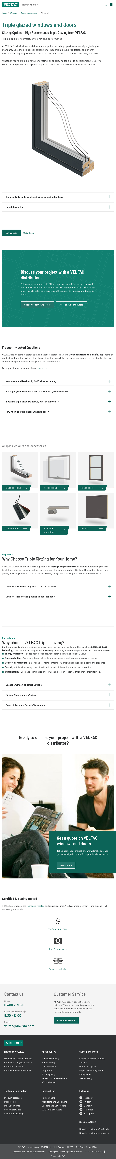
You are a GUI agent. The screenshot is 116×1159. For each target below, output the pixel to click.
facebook (88, 1097)
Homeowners (48, 1097)
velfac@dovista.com (19, 1026)
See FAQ (83, 1062)
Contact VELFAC (58, 1156)
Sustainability (48, 1062)
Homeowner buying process (18, 1058)
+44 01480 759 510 (95, 1151)
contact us (42, 368)
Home (4, 13)
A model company (50, 1058)
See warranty (85, 1078)
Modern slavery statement (55, 1078)
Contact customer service (92, 1058)
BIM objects (10, 1101)
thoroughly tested (36, 905)
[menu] (111, 4)
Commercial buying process (18, 1062)
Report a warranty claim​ (91, 1070)
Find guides (85, 1074)
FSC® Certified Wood (58, 929)
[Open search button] (105, 4)
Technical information (15, 1090)
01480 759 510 (14, 1005)
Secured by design (58, 969)
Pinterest (88, 1109)
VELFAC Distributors (52, 1109)
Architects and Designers (54, 1101)
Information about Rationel (17, 1070)
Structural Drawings (14, 1113)
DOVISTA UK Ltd (48, 1147)
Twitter (87, 1101)
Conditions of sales (13, 1066)
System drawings (12, 1109)
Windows (13, 13)
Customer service (88, 1051)
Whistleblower (49, 1082)
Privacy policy (48, 1074)
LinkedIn (88, 1105)
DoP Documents (12, 1105)
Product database (13, 1097)
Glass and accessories (29, 13)
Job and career (49, 1066)
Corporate (47, 1070)
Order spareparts (87, 1066)
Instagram (89, 1113)
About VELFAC (49, 1051)
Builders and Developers (54, 1105)
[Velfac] (10, 4)
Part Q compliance (58, 949)
